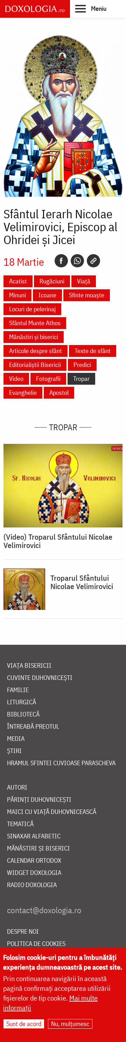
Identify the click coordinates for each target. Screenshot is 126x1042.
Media (15, 739)
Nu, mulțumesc (70, 1024)
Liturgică (21, 702)
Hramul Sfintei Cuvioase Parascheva (61, 763)
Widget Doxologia (34, 873)
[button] (90, 8)
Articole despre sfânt (35, 351)
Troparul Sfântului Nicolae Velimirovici (81, 582)
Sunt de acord (23, 1024)
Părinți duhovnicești (39, 800)
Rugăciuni (52, 281)
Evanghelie (23, 393)
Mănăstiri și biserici (33, 337)
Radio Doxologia (32, 885)
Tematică (20, 824)
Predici (82, 365)
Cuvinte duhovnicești (39, 678)
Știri (14, 751)
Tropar (81, 379)
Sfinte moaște (86, 295)
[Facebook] (61, 260)
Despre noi (23, 931)
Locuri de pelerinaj (32, 309)
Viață (83, 281)
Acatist (18, 281)
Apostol (59, 393)
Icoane (47, 295)
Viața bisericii (29, 665)
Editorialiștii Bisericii (35, 365)
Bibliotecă (23, 714)
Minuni (17, 295)
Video (16, 379)
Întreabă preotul (33, 726)
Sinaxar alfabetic (34, 836)
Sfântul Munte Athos (35, 323)
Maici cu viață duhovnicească (51, 812)
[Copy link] (93, 260)
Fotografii (48, 379)
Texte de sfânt (93, 351)
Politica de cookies (36, 944)
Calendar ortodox (34, 860)
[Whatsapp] (77, 260)
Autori (17, 787)
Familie (18, 690)
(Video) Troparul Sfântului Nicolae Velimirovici (58, 541)
